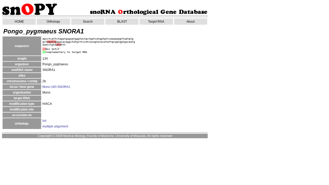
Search (88, 21)
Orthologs (53, 21)
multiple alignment (55, 126)
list (44, 121)
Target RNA (156, 21)
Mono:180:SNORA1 (56, 87)
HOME (19, 21)
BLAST (122, 21)
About (190, 21)
